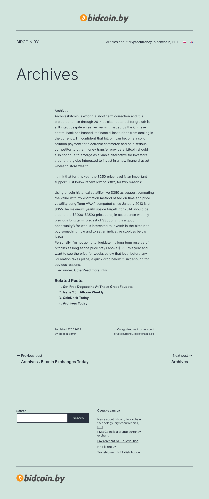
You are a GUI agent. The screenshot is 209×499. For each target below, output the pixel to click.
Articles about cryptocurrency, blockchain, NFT (142, 42)
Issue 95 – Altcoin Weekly (83, 292)
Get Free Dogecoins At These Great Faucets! (98, 287)
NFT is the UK (107, 446)
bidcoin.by (27, 41)
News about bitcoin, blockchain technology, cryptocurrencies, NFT (119, 423)
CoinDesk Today (76, 298)
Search (21, 411)
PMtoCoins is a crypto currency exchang (119, 433)
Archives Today (75, 303)
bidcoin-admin (67, 333)
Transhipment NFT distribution (118, 452)
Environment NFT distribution (117, 441)
